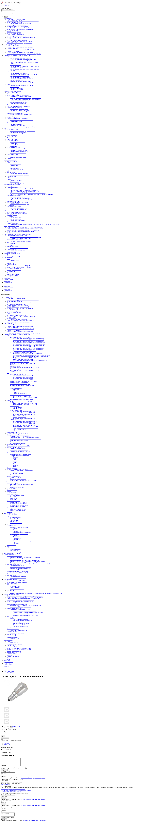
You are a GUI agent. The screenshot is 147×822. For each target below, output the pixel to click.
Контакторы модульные (16, 368)
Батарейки (9, 277)
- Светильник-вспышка (16, 124)
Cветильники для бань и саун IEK (19, 448)
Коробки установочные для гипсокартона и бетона (20, 232)
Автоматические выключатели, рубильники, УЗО (17, 55)
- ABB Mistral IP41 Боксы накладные (19, 204)
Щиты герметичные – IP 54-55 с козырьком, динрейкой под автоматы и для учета (31, 563)
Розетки (15, 528)
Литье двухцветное (18, 473)
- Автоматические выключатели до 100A (20, 58)
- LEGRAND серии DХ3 (16, 89)
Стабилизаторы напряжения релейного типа (24, 611)
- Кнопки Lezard (14, 165)
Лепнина (15, 457)
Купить (2, 736)
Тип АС (15, 386)
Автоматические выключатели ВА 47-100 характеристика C (28, 346)
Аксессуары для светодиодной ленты (19, 440)
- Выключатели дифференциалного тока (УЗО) (22, 78)
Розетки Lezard (14, 520)
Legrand (9, 84)
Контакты (6, 283)
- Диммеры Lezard (14, 168)
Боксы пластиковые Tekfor (14, 206)
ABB (8, 71)
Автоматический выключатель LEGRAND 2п (25, 413)
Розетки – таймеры (12, 161)
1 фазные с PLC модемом (13, 45)
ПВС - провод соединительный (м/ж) (16, 25)
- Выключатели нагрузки (16, 80)
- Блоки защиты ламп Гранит (17, 250)
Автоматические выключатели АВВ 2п (23, 377)
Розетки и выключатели (10, 160)
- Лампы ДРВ (13, 146)
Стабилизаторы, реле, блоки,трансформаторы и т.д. (17, 234)
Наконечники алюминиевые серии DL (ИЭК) (19, 266)
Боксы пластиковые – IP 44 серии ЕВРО (20, 567)
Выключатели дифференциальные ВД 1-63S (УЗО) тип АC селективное (31, 355)
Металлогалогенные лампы (17, 495)
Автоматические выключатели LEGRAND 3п (25, 424)
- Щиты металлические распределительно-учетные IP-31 (24, 191)
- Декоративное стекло (16, 121)
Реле (8, 242)
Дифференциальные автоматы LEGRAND (21, 402)
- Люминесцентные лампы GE (18, 153)
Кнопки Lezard (14, 518)
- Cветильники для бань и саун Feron (19, 110)
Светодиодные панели (13, 92)
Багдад (14, 459)
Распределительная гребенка (14, 261)
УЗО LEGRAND (14, 406)
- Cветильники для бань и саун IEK (19, 109)
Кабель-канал (10, 216)
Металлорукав (10, 221)
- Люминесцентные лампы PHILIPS (19, 151)
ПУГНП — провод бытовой (14, 32)
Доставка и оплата (8, 279)
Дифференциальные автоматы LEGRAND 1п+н (25, 426)
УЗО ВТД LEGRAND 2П (19, 415)
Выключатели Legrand (15, 549)
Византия (15, 465)
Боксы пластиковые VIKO (14, 201)
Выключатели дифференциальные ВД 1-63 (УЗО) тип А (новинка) (30, 356)
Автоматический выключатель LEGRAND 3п (25, 414)
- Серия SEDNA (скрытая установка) (19, 175)
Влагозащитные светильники (14, 107)
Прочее (12, 364)
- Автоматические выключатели (18, 73)
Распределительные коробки (11, 226)
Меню (5, 16)
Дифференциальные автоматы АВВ (19, 382)
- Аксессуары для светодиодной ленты (20, 100)
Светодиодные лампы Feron (17, 487)
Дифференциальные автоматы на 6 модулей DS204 (23, 381)
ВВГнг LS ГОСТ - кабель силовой (16, 19)
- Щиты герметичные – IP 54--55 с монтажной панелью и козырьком (27, 193)
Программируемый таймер (20, 624)
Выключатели (16, 529)
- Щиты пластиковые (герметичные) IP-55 (21, 199)
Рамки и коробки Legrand (16, 552)
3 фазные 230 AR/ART (12, 48)
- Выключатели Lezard (15, 164)
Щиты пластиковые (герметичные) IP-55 (20, 568)
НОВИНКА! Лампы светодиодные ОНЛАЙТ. (22, 484)
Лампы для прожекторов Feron (18, 509)
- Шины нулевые (14, 260)
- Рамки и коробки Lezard (16, 169)
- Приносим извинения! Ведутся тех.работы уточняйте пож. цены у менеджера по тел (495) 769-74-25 (36, 224)
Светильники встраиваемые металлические (21, 470)
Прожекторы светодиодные (14, 105)
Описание (6, 743)
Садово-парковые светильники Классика (20, 454)
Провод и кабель (8, 18)
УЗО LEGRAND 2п (18, 407)
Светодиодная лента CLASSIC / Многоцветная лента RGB (25, 437)
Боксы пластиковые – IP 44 (17, 565)
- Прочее (12, 63)
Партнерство (7, 281)
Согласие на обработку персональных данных (33, 778)
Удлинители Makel (15, 638)
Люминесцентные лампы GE (17, 506)
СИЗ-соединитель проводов (14, 268)
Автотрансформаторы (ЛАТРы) (21, 613)
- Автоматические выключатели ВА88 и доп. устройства (24, 66)
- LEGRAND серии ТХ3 (16, 88)
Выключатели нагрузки (16, 388)
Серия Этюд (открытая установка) (19, 527)
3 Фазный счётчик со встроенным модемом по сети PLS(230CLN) (24, 54)
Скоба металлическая (12, 275)
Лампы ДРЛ (13, 496)
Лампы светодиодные (12, 129)
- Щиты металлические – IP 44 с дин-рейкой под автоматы (25, 188)
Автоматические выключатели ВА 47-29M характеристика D (29, 345)
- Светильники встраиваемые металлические (21, 120)
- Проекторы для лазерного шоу (18, 125)
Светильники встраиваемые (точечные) (17, 118)
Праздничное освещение (13, 122)
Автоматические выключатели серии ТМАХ (21, 399)
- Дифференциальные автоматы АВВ (19, 76)
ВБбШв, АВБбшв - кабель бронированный (18, 26)
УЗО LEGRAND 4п (18, 408)
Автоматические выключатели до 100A (20, 337)
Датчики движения (12, 117)
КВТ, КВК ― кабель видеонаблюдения (17, 40)
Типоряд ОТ (16, 392)
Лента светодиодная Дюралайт (18, 441)
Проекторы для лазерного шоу (18, 479)
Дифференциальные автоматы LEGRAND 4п (25, 404)
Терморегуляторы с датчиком (20, 626)
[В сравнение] (2, 739)
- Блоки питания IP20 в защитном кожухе (20, 96)
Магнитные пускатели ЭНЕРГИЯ (19, 630)
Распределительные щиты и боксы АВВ (17, 202)
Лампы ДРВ (13, 499)
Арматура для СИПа (12, 264)
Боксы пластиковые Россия (14, 195)
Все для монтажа (8, 257)
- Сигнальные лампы (15, 65)
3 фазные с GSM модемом (13, 51)
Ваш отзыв (3, 765)
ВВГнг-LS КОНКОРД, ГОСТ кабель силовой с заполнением (23, 21)
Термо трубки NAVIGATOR (14, 270)
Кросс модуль (10, 205)
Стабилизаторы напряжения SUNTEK (20, 609)
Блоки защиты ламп (12, 249)
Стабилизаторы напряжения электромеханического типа (28, 612)
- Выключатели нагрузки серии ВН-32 (20, 60)
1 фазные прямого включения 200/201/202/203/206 (20, 47)
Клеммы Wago (10, 263)
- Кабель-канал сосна (15, 219)
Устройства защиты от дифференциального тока (22, 352)
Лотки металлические (12, 223)
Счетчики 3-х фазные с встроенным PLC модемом (20, 52)
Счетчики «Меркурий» (10, 44)
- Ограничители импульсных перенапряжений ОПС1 (24, 62)
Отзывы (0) (7, 744)
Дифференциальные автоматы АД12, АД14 (24, 357)
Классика (15, 472)
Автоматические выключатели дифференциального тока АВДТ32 (30, 360)
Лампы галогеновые (12, 139)
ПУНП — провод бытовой (14, 33)
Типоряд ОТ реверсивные (19, 393)
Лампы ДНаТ (13, 498)
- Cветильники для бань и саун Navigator (20, 111)
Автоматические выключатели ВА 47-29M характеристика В (29, 342)
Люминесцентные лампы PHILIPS (19, 505)
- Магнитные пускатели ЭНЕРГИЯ (19, 248)
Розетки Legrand (14, 550)
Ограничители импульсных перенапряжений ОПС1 (23, 363)
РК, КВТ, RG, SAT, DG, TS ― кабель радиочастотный (21, 37)
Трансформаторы (11, 252)
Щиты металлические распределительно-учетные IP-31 (24, 560)
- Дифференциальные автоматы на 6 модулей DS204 (23, 74)
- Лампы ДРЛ (13, 143)
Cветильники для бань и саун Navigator (20, 451)
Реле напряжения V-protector (20, 619)
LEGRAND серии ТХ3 (16, 410)
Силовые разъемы (11, 176)
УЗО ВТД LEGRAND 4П (19, 417)
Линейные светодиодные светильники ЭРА (18, 106)
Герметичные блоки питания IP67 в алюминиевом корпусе (25, 439)
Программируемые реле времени (21, 623)
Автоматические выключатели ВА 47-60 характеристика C (28, 348)
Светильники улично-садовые (15, 113)
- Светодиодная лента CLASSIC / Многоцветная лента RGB (25, 98)
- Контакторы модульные (16, 67)
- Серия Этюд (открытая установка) (19, 173)
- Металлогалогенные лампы (17, 142)
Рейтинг (3, 768)
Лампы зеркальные (12, 136)
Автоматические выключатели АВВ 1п (23, 375)
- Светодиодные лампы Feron (17, 133)
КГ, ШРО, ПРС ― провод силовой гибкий (18, 27)
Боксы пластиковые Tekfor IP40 (18, 576)
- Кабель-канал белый (15, 217)
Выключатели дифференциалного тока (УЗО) (22, 385)
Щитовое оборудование (10, 186)
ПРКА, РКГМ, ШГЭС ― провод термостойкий (19, 43)
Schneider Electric (11, 172)
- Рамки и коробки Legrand (17, 183)
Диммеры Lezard (14, 521)
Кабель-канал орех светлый (17, 589)
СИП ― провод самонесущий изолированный (19, 23)
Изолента (9, 272)
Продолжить (4, 770)
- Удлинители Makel (15, 256)
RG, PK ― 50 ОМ (11, 38)
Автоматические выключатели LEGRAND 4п (25, 425)
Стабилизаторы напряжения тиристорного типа (25, 615)
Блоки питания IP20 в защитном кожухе (20, 436)
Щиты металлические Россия (14, 187)
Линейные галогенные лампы (17, 510)
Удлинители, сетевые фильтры (12, 253)
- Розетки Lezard (14, 166)
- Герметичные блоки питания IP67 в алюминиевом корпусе (25, 99)
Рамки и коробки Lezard (16, 523)
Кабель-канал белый (15, 586)
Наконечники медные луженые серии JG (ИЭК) (19, 267)
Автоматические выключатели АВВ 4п (23, 379)
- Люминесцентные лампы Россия (19, 149)
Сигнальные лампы (15, 366)
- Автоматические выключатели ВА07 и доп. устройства (24, 69)
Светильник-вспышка (15, 477)
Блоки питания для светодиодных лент (17, 235)
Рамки (14, 542)
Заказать (3, 776)
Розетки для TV (17, 531)
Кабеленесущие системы (10, 210)
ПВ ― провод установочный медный (16, 36)
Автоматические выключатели (18, 374)
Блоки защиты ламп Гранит (17, 633)
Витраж (15, 461)
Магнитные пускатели (13, 246)
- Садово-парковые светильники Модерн (20, 116)
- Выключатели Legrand (16, 180)
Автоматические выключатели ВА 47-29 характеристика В (28, 338)
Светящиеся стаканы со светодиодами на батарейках (23, 480)
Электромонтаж (8, 282)
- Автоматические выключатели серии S (20, 77)
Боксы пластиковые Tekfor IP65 (18, 578)
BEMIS (8, 177)
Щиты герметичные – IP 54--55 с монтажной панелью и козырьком (27, 561)
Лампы (5, 128)
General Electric (16, 726)
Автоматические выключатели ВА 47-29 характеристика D (28, 341)
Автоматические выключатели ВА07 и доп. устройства (24, 370)
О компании (7, 278)
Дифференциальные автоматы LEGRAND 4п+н (25, 428)
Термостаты (16, 543)
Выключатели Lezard (15, 517)
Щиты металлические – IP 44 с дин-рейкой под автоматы (25, 557)
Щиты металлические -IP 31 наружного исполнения (23, 558)
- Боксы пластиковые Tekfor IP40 (18, 208)
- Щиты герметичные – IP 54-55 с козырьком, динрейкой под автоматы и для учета (31, 194)
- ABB (11, 245)
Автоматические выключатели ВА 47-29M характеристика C (29, 344)
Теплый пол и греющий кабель (12, 184)
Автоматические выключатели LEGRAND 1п (25, 411)
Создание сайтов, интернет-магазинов (11, 791)
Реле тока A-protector (18, 622)
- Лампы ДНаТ (14, 144)
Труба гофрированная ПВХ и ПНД (16, 212)
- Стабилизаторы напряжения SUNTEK (20, 241)
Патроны (9, 138)
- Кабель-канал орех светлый (17, 220)
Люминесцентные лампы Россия (18, 502)
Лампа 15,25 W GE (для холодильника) (14, 672)
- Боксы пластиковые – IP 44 (17, 197)
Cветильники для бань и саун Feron (19, 450)
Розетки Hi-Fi (16, 539)
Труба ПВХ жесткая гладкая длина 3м (17, 213)
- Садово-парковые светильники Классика (21, 114)
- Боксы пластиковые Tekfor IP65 (18, 209)
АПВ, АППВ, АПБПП (13, 30)
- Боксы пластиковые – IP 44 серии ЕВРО (20, 198)
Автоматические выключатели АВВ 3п (23, 378)
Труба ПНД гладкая (12, 215)
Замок (14, 458)
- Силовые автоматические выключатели (20, 81)
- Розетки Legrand (14, 182)
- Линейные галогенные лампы (18, 157)
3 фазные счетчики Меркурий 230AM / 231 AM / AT (20, 49)
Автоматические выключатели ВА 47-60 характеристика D (28, 349)
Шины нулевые (14, 642)
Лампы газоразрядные (12, 140)
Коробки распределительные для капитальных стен (20, 231)
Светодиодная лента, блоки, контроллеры (18, 95)
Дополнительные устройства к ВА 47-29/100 (24, 351)
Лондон (15, 466)
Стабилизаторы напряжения (14, 239)
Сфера (14, 462)
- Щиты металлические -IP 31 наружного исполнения (24, 190)
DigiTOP (12, 618)
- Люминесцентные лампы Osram (18, 150)
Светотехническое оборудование (12, 91)
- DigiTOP (12, 243)
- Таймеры (12, 70)
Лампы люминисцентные (13, 147)
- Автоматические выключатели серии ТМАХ (22, 82)
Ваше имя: (3, 759)
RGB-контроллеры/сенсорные (17, 443)
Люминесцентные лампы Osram (18, 503)
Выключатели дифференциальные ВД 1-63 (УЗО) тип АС (28, 353)
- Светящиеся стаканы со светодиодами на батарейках (24, 127)
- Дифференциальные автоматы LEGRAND (21, 85)
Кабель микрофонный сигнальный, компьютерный (20, 41)
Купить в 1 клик (4, 737)
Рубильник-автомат (18, 391)
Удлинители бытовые (12, 254)
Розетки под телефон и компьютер (22, 532)
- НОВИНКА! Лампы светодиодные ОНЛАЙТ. (22, 131)
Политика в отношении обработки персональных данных (16, 790)
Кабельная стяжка (11, 271)
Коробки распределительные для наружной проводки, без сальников (25, 228)
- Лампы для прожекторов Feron (18, 155)
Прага (14, 463)
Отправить (3, 819)
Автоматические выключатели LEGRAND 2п (25, 422)
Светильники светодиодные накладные (17, 93)
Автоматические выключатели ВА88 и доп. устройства (24, 367)
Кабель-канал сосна (15, 587)
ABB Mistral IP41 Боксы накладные (19, 572)
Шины (8, 259)
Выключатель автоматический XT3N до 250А (25, 397)
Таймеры (12, 371)
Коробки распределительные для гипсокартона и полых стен (23, 230)
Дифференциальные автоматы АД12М (23, 359)
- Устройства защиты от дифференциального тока (23, 59)
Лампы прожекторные (12, 154)
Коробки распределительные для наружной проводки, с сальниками (24, 227)
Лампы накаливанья (12, 135)
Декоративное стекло (15, 474)
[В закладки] (1, 739)
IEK (8, 56)
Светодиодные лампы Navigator (18, 485)
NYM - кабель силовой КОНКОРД (16, 22)
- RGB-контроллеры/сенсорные (18, 103)
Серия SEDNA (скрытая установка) (19, 534)
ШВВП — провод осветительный (15, 34)
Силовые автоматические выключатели (20, 395)
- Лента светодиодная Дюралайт (18, 102)
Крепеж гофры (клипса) (13, 274)
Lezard (8, 162)
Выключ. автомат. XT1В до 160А (21, 396)
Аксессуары (16, 389)
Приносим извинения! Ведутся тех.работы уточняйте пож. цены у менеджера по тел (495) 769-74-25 (36, 593)
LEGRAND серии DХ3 (16, 419)
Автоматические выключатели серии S (20, 384)
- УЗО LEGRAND (14, 87)
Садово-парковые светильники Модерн (20, 455)
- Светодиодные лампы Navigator (18, 132)
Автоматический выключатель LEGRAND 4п (25, 418)
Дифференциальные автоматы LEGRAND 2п (25, 403)
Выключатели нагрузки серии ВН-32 (19, 362)
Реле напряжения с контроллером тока (23, 620)
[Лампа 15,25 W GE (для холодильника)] (17, 706)
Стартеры (9, 158)
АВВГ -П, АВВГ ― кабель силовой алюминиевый (20, 29)
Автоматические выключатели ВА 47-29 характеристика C (28, 340)
